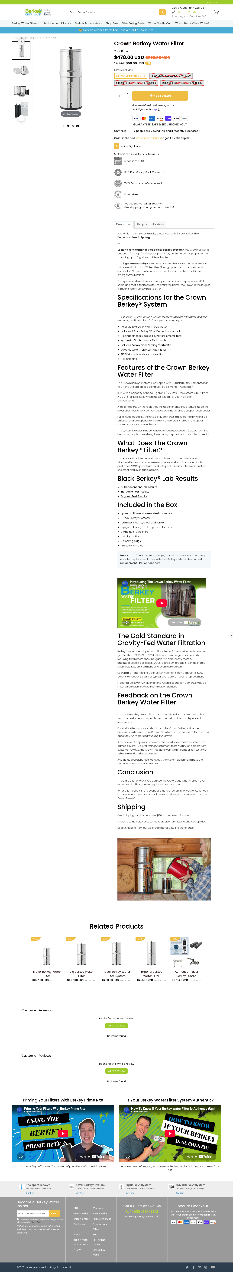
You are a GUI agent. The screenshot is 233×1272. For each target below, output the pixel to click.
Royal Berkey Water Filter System (116, 974)
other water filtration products (137, 753)
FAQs (76, 1208)
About (77, 1234)
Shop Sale (112, 23)
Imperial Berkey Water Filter (151, 974)
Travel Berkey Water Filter (47, 974)
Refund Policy (81, 1213)
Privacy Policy (35, 1222)
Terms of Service (102, 1218)
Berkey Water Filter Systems (39, 38)
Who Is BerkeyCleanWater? (192, 23)
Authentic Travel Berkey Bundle (186, 974)
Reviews (158, 224)
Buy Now (30, 1193)
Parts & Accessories (87, 23)
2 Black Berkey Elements (130, 75)
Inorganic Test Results (135, 491)
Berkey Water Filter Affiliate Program (81, 1244)
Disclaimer (79, 1224)
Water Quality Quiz (160, 23)
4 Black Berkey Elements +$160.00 (171, 75)
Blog (95, 1234)
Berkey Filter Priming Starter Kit (151, 345)
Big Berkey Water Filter (82, 974)
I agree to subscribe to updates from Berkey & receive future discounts (40, 1221)
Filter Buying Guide (133, 23)
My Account (213, 2)
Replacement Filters (56, 23)
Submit (55, 1213)
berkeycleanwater (37, 1267)
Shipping (142, 224)
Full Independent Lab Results (139, 487)
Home (15, 38)
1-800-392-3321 (186, 12)
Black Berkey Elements (188, 383)
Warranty (98, 1208)
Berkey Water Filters (25, 23)
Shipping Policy (82, 1218)
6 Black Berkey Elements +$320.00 (136, 83)
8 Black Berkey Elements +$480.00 (182, 83)
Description (124, 224)
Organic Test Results (134, 496)
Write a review (116, 1025)
